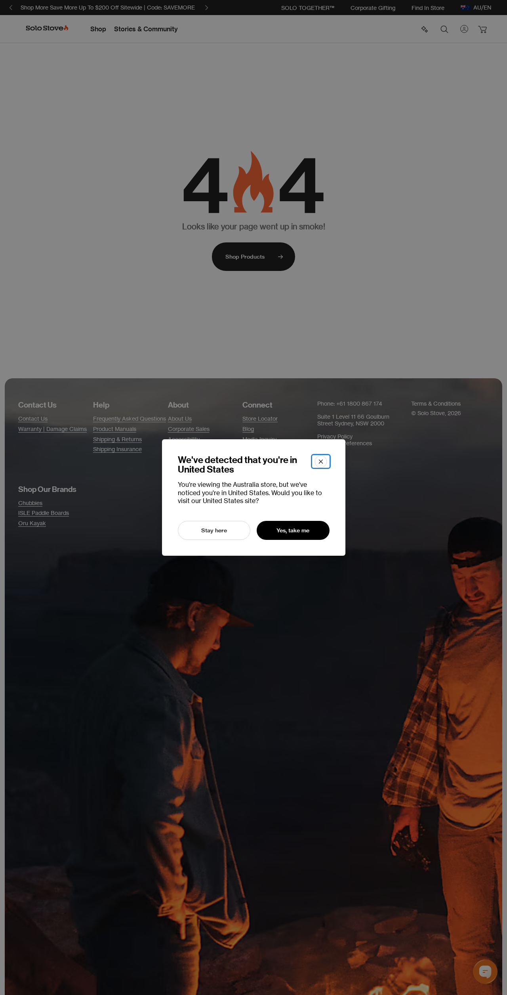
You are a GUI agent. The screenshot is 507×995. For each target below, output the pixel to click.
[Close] (321, 461)
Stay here (214, 530)
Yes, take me (292, 530)
